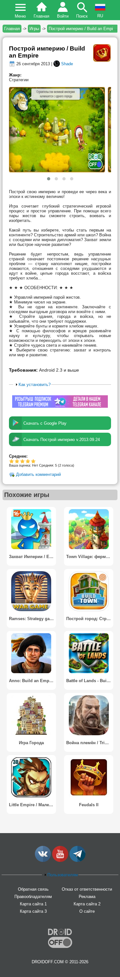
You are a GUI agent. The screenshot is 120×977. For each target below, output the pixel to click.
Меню (20, 16)
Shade (67, 63)
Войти (62, 16)
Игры (34, 28)
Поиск (82, 16)
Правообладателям (33, 896)
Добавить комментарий (38, 474)
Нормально (17, 461)
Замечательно (28, 461)
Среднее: (18, 456)
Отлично (33, 461)
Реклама (87, 896)
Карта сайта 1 (33, 904)
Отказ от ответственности (87, 889)
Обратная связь (33, 889)
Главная (41, 16)
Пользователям (62, 874)
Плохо (11, 461)
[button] (48, 179)
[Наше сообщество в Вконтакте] (43, 860)
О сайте (87, 911)
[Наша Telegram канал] (77, 860)
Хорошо (22, 461)
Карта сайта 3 (33, 911)
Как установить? (35, 384)
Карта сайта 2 (87, 904)
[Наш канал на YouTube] (60, 860)
